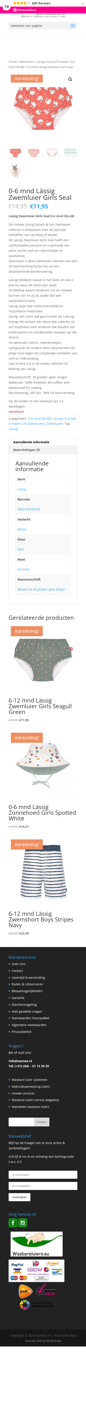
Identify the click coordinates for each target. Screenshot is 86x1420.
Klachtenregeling (24, 1004)
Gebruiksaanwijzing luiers (31, 1086)
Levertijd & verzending (28, 977)
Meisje (21, 529)
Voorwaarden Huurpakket (30, 1018)
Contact (17, 971)
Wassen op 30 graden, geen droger (41, 589)
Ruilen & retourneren (27, 984)
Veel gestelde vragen (27, 1011)
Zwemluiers (26, 62)
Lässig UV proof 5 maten (52, 62)
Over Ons (19, 964)
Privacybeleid (21, 1032)
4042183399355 (28, 509)
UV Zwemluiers (33, 423)
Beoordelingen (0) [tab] (26, 450)
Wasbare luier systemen (29, 1080)
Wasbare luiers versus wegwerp (35, 1100)
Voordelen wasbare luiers (30, 1107)
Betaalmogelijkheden (27, 991)
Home (13, 62)
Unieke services (23, 1093)
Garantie (18, 998)
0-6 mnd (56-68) (39, 418)
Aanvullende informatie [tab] (31, 442)
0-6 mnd (23, 569)
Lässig (13, 429)
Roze (20, 549)
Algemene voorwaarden (29, 1025)
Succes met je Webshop (43, 1341)
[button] (70, 79)
